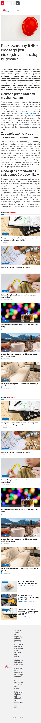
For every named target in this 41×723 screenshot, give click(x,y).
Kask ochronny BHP (28, 113)
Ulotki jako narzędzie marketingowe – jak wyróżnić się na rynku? (28, 597)
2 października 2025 (7, 299)
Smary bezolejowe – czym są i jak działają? (16, 267)
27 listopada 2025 (6, 270)
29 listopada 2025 (6, 242)
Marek (20, 585)
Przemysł (4, 582)
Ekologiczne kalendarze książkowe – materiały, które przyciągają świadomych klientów (28, 612)
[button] (18, 10)
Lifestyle (5, 234)
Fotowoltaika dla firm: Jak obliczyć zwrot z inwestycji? (19, 697)
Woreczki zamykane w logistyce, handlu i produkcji (27, 582)
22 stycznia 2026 (30, 585)
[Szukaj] (18, 3)
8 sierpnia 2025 (6, 388)
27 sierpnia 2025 (6, 358)
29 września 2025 (6, 329)
